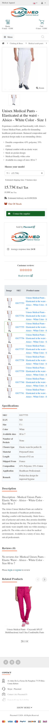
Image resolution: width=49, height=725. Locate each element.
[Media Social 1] (5, 662)
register (18, 569)
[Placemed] (24, 12)
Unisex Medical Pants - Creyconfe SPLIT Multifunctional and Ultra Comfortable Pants (24, 631)
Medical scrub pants (35, 43)
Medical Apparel (8, 2)
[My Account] (43, 3)
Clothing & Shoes (16, 43)
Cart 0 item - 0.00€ (41, 27)
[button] (44, 579)
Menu (10, 36)
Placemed (28, 226)
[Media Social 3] (18, 662)
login (10, 569)
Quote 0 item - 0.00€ (7, 27)
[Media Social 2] (12, 662)
